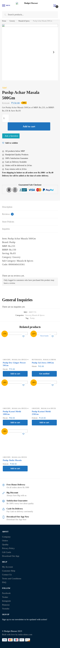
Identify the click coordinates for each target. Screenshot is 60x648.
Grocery (12, 21)
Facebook (6, 593)
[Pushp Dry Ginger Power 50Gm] (15, 344)
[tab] (30, 207)
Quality (5, 544)
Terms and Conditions (11, 578)
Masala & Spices (24, 21)
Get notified (44, 374)
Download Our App (10, 556)
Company (6, 537)
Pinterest (5, 605)
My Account (7, 567)
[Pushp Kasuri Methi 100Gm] (15, 393)
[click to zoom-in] (30, 52)
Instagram (6, 601)
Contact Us (7, 574)
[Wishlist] (23, 336)
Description (7, 207)
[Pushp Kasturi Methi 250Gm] (44, 393)
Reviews (7, 214)
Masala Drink (49, 359)
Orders (5, 540)
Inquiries (6, 229)
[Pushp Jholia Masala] (15, 442)
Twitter (5, 597)
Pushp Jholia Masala (12, 460)
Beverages (37, 359)
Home (4, 21)
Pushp (32, 318)
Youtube (5, 609)
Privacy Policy (8, 548)
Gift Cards (6, 552)
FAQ (4, 582)
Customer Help (8, 571)
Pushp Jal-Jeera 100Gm (43, 363)
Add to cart (29, 126)
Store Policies (8, 221)
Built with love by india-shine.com (17, 634)
